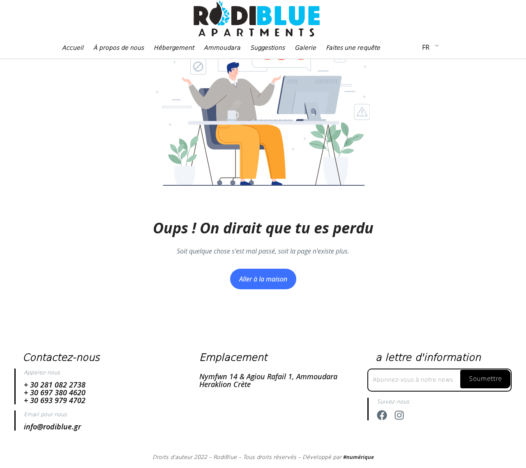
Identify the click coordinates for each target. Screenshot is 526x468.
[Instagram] (399, 415)
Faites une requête (353, 47)
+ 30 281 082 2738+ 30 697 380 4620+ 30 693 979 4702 (54, 392)
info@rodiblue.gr (52, 426)
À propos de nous (118, 47)
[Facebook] (382, 415)
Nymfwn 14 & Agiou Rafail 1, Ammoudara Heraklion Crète (268, 380)
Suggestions (267, 47)
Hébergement (174, 47)
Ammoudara (222, 47)
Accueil (72, 47)
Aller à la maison (263, 279)
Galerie (305, 47)
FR (425, 47)
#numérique (358, 457)
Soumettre (485, 379)
